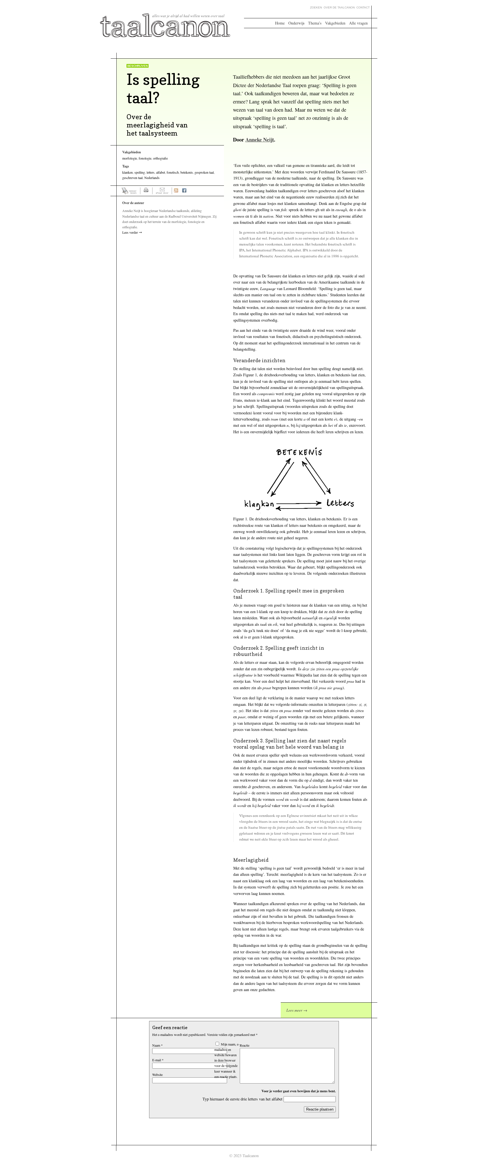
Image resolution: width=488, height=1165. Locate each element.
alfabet (160, 172)
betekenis (186, 172)
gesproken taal (204, 172)
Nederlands (152, 177)
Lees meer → (296, 1010)
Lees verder (130, 232)
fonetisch (173, 172)
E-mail (158, 1060)
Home (280, 23)
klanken (127, 172)
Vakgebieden (335, 23)
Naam (157, 1045)
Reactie (244, 1045)
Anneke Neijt (259, 139)
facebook (184, 190)
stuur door (162, 190)
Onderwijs (296, 23)
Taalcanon (165, 25)
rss (176, 190)
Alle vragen (358, 23)
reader (129, 190)
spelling (139, 172)
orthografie (160, 158)
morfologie (129, 158)
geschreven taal (132, 177)
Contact (363, 7)
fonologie (145, 158)
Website (157, 1074)
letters (150, 172)
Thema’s (314, 23)
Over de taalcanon (339, 7)
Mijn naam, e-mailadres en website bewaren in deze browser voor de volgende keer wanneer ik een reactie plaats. (226, 1060)
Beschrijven (137, 65)
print (146, 190)
